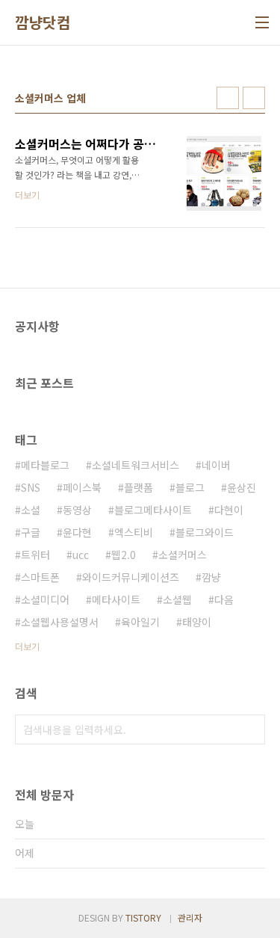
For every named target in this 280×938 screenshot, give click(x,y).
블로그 (190, 487)
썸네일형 (228, 98)
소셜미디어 (45, 599)
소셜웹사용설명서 (60, 621)
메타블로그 (45, 464)
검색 (250, 729)
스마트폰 (40, 577)
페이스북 (82, 487)
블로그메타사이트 (153, 509)
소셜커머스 (182, 554)
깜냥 (211, 577)
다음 (224, 599)
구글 (30, 532)
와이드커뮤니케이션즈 (130, 577)
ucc (80, 554)
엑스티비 (133, 532)
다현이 (228, 509)
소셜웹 (177, 599)
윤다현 (77, 532)
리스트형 (254, 98)
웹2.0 (123, 554)
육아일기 (140, 621)
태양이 (196, 621)
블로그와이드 (204, 532)
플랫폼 (138, 487)
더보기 (27, 646)
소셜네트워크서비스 (135, 464)
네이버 (216, 464)
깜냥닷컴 (42, 22)
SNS (30, 487)
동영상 (77, 509)
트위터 (35, 554)
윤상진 (241, 487)
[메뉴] (262, 22)
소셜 (30, 509)
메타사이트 (116, 599)
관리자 (190, 917)
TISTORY (143, 917)
